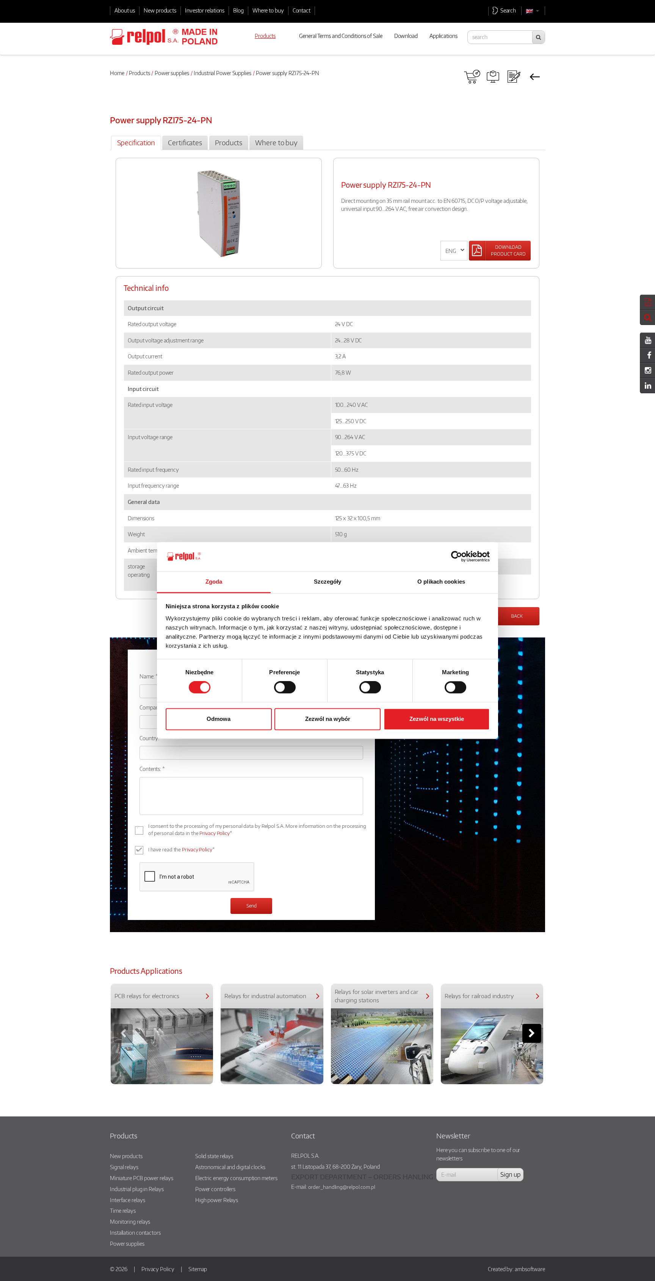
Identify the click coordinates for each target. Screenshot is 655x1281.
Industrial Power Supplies (222, 72)
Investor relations (204, 10)
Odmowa (218, 719)
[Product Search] (492, 76)
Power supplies (172, 72)
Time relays (123, 1210)
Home (117, 72)
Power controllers (215, 1188)
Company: (151, 707)
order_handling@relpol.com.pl (341, 1187)
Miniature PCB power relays (141, 1177)
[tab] (136, 143)
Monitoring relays (130, 1221)
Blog (238, 10)
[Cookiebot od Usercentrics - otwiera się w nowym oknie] (456, 556)
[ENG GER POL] (453, 251)
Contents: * (152, 768)
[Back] (534, 76)
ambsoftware (530, 1268)
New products (160, 10)
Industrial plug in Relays (137, 1188)
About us (124, 10)
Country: (149, 738)
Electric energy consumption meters (236, 1177)
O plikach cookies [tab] (441, 581)
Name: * (148, 676)
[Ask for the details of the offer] (513, 76)
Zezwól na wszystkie (436, 719)
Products (139, 72)
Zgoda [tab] (214, 581)
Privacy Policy (214, 833)
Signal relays (124, 1166)
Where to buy (268, 10)
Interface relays (127, 1199)
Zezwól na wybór (327, 719)
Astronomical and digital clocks (230, 1166)
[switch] (285, 687)
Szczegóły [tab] (328, 581)
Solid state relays (214, 1155)
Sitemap (197, 1268)
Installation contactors (135, 1232)
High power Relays (216, 1199)
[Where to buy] (472, 76)
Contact (301, 10)
